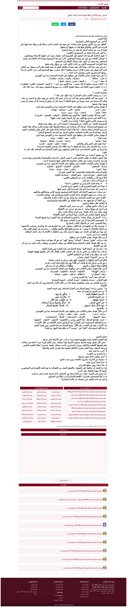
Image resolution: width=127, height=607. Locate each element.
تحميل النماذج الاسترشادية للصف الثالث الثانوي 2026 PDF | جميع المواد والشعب (83, 525)
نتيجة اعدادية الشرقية (56, 406)
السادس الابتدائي (84, 596)
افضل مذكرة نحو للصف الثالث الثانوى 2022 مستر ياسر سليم (92, 401)
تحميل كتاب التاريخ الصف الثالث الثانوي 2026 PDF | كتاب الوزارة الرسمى (85, 491)
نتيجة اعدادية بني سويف (27, 403)
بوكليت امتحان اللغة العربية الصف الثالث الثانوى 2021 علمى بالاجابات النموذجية (87, 405)
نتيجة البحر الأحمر (41, 421)
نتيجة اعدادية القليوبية (56, 421)
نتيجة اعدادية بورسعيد (56, 414)
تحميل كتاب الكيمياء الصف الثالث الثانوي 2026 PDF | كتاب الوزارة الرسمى (84, 508)
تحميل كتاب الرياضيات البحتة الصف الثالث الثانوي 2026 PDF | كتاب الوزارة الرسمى (82, 568)
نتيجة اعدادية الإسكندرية (27, 418)
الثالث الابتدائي (85, 589)
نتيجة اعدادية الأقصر (27, 395)
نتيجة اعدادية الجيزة (55, 395)
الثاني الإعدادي (59, 587)
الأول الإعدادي (59, 585)
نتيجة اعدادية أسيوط (41, 403)
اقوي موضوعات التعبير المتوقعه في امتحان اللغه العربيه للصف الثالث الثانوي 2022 (87, 391)
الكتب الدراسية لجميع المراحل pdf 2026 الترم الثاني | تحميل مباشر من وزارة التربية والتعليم (80, 499)
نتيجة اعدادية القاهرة (27, 392)
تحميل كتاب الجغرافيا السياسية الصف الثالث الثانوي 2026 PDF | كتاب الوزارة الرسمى (82, 516)
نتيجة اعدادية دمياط (27, 399)
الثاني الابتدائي (85, 587)
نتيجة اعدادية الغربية (41, 410)
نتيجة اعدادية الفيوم (41, 392)
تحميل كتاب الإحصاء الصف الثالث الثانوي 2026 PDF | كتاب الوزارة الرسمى (84, 533)
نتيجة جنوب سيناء (42, 418)
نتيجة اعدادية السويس (56, 399)
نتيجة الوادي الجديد (27, 421)
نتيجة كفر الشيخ (56, 418)
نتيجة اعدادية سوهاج (41, 399)
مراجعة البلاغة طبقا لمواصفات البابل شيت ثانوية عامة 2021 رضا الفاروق (89, 411)
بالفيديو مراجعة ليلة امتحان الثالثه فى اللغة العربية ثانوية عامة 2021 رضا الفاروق (87, 414)
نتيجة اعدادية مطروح (56, 403)
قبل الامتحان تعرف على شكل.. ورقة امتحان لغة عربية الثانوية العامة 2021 (89, 408)
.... (90, 19)
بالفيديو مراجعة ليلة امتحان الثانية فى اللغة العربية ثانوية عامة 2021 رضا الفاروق (87, 418)
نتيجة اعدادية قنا (56, 392)
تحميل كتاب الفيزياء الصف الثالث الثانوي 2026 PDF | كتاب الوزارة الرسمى (84, 542)
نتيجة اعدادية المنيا (41, 406)
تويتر (63, 24)
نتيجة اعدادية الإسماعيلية (27, 414)
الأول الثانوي (34, 585)
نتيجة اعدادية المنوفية (27, 410)
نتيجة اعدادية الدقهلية (27, 406)
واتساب (55, 24)
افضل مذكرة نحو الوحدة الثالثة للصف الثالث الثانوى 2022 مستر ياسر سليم (88, 398)
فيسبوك (72, 24)
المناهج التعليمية (94, 8)
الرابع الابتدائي (85, 592)
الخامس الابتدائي (84, 594)
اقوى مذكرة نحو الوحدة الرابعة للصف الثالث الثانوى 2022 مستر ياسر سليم (88, 395)
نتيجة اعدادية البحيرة (56, 410)
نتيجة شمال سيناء (41, 414)
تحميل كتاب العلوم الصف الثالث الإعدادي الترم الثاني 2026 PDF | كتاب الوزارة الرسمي (82, 559)
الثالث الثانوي (34, 589)
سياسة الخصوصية (58, 600)
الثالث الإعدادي (59, 589)
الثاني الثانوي (34, 587)
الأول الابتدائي (85, 585)
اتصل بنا (61, 597)
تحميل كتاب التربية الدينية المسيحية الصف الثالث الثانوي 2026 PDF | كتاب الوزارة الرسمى (81, 551)
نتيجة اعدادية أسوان (41, 395)
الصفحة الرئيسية (63, 481)
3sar (86, 19)
